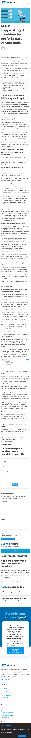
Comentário (4, 501)
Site (2, 530)
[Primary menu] (27, 3)
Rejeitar (14, 736)
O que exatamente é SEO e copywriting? (13, 82)
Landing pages (5, 697)
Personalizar (8, 736)
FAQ (2, 710)
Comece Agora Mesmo (15, 650)
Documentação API (6, 714)
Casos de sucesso (6, 717)
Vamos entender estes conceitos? (13, 83)
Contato (3, 699)
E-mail (3, 525)
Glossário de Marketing (7, 715)
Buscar (16, 550)
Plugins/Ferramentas (7, 712)
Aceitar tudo (22, 736)
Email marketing (5, 692)
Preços (3, 690)
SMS (2, 693)
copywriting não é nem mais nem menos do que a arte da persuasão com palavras (15, 107)
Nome (3, 519)
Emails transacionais (6, 695)
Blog (2, 708)
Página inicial (4, 688)
